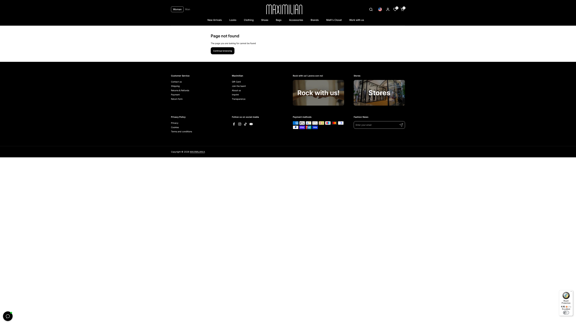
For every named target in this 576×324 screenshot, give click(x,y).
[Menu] (571, 292)
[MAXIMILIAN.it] (284, 9)
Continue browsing (222, 51)
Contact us (176, 81)
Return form (177, 99)
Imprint (235, 94)
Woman (177, 9)
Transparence (238, 99)
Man (187, 9)
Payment (175, 94)
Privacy (174, 123)
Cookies (175, 127)
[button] (371, 9)
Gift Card (236, 81)
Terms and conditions (181, 131)
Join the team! (239, 86)
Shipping (175, 86)
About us (236, 90)
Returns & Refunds (180, 90)
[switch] (566, 312)
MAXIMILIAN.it (197, 151)
